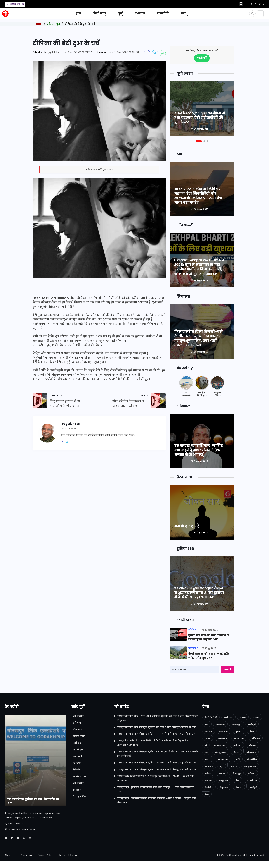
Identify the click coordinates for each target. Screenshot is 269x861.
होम (78, 13)
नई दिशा (77, 763)
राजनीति (163, 13)
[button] (199, 141)
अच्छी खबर (228, 717)
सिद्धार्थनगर (224, 787)
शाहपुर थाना (223, 780)
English (77, 790)
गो (206, 745)
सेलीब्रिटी (253, 787)
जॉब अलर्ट (77, 729)
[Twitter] (68, 443)
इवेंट (207, 724)
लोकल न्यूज (53, 24)
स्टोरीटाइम (77, 743)
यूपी (120, 13)
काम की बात (223, 731)
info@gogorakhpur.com (21, 829)
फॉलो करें (202, 58)
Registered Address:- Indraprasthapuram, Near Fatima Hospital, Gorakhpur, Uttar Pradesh (32, 815)
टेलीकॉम (77, 770)
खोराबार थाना (239, 738)
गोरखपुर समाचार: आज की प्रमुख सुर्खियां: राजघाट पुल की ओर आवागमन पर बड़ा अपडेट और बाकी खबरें (157, 754)
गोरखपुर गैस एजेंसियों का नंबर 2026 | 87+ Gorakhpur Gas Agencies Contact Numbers (153, 743)
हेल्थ (207, 794)
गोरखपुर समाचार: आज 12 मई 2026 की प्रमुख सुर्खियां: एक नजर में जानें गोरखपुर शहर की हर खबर (157, 718)
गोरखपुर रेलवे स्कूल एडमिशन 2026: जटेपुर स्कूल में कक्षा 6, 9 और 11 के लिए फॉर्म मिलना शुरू (155, 778)
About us (9, 855)
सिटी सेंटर (99, 13)
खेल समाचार (222, 738)
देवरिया (236, 752)
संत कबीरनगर (252, 780)
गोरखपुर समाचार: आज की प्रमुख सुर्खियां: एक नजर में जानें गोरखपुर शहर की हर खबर (156, 727)
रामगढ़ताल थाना (250, 766)
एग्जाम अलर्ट (79, 736)
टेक (206, 752)
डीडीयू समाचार (221, 752)
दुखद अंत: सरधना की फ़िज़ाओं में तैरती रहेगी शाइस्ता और (208, 637)
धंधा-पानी (77, 756)
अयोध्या (243, 717)
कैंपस (252, 731)
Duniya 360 (79, 796)
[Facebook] (63, 443)
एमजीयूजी (252, 724)
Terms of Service (68, 855)
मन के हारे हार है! (187, 526)
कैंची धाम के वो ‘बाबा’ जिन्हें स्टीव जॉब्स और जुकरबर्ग (209, 656)
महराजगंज (209, 766)
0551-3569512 (15, 823)
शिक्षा (237, 780)
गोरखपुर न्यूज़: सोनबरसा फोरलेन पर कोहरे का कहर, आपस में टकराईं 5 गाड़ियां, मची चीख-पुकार (156, 800)
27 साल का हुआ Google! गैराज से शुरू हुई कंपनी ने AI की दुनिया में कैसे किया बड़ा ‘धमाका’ (199, 593)
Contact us (26, 855)
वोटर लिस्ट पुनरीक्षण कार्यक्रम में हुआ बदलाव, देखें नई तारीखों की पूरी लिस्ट (199, 117)
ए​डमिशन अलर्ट (80, 776)
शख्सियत (251, 773)
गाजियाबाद (256, 738)
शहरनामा (208, 780)
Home (38, 24)
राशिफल (77, 723)
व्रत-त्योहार (78, 749)
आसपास (256, 717)
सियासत (239, 787)
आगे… (184, 13)
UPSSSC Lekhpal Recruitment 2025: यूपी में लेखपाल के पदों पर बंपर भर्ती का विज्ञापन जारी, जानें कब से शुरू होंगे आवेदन (199, 267)
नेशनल (140, 13)
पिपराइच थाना (223, 759)
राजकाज (233, 766)
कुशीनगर (239, 731)
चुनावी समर (237, 745)
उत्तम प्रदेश (220, 724)
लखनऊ (222, 773)
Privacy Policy (45, 855)
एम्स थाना (208, 731)
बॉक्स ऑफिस (252, 759)
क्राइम (207, 738)
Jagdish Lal (53, 52)
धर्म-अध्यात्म (78, 716)
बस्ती (238, 759)
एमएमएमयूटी (236, 724)
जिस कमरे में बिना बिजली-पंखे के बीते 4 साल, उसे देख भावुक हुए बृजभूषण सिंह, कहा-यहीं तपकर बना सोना (198, 338)
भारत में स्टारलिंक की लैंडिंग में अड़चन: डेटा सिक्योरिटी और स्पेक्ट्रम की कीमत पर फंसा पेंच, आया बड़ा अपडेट (198, 196)
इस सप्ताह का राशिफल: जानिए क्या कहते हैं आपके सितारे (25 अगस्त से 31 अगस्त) (198, 450)
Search (227, 669)
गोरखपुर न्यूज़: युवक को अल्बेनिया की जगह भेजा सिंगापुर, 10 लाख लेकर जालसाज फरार (155, 789)
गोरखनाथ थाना (219, 745)
